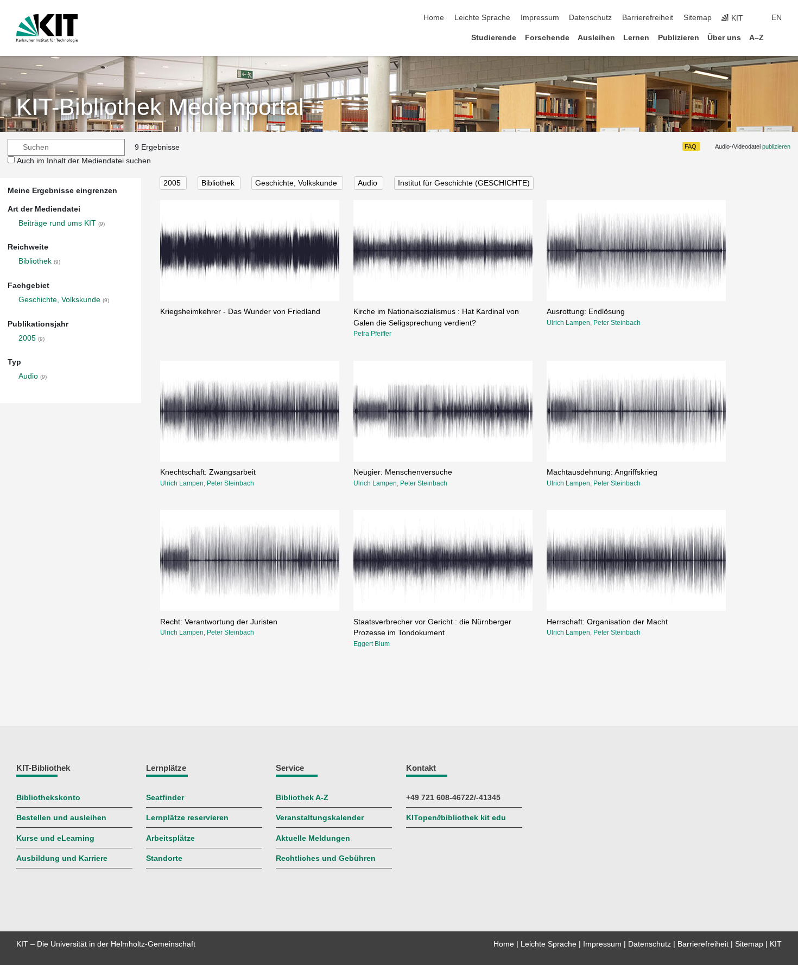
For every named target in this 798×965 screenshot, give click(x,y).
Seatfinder (165, 798)
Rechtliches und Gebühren (326, 858)
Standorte (164, 858)
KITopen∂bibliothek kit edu (456, 818)
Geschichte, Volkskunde (59, 300)
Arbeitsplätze (170, 838)
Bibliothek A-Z (302, 798)
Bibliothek (35, 261)
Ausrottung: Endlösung (586, 312)
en (776, 18)
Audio (28, 376)
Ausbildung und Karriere (61, 858)
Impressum (540, 18)
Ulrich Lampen (568, 323)
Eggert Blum (371, 644)
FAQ (690, 146)
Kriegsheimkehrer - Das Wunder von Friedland (240, 312)
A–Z (756, 38)
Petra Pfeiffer (372, 333)
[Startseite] (778, 37)
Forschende (547, 38)
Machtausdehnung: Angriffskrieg (602, 472)
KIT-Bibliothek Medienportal (160, 107)
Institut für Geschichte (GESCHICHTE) (464, 183)
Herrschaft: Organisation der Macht (607, 622)
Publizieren (678, 38)
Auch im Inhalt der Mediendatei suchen (84, 161)
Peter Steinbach (617, 323)
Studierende (493, 38)
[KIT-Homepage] (47, 28)
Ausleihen (596, 38)
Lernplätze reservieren (187, 818)
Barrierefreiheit (647, 18)
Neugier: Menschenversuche (402, 472)
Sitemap (697, 18)
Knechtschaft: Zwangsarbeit (208, 472)
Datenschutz (590, 18)
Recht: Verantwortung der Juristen (218, 622)
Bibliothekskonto (48, 798)
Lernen (636, 38)
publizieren (776, 146)
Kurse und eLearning (55, 838)
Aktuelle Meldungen (313, 838)
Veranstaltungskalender (320, 818)
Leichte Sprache (482, 18)
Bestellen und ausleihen (61, 818)
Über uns (724, 38)
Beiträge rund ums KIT (57, 223)
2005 (27, 338)
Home (433, 18)
